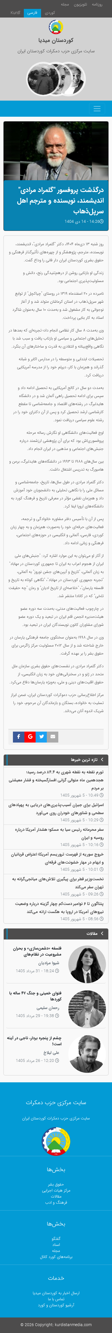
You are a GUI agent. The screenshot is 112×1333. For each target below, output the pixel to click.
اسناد (56, 1244)
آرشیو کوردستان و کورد (56, 1305)
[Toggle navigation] (97, 108)
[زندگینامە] (43, 79)
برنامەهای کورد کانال (56, 1257)
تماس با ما (56, 1299)
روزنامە (97, 4)
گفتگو (56, 1238)
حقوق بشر (56, 1184)
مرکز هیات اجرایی (56, 1190)
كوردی (50, 12)
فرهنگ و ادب (56, 1202)
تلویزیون (80, 4)
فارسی (32, 12)
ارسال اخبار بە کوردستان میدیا (56, 1293)
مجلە (65, 4)
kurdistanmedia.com (73, 1325)
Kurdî (15, 13)
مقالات (56, 1196)
